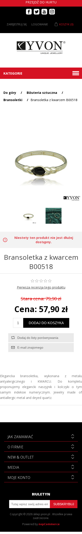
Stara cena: (32, 299)
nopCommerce (49, 524)
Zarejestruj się (17, 24)
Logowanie (39, 24)
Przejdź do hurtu (41, 2)
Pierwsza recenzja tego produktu (41, 287)
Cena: (25, 309)
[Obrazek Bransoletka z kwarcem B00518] (28, 215)
